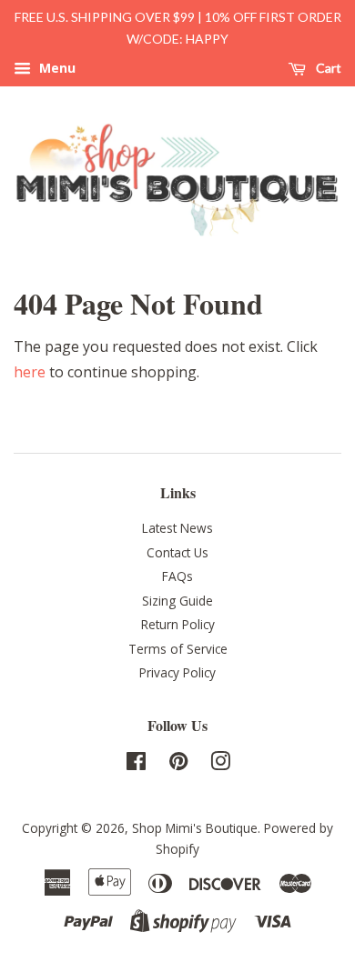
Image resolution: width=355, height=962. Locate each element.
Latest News (177, 527)
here (30, 372)
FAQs (177, 576)
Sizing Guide (177, 600)
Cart (327, 67)
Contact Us (177, 552)
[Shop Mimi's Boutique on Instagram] (220, 764)
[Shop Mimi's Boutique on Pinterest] (178, 764)
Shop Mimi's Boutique (195, 828)
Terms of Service (178, 648)
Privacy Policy (177, 672)
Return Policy (178, 624)
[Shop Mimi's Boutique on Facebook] (136, 764)
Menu (56, 67)
